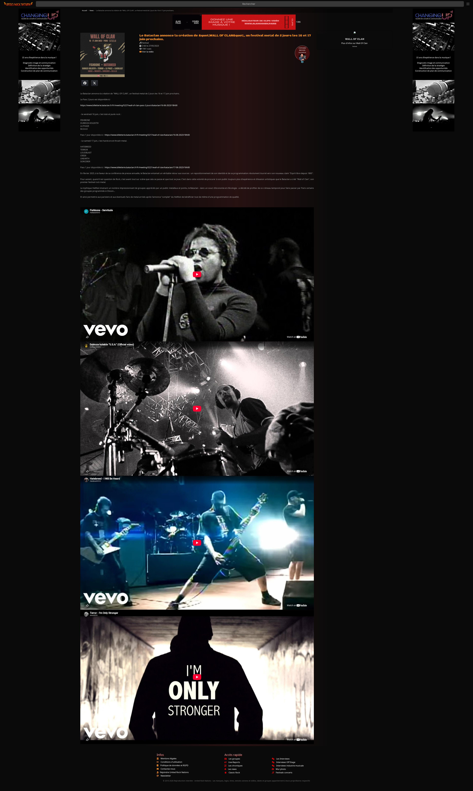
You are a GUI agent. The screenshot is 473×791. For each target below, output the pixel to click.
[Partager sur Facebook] (84, 83)
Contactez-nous (168, 768)
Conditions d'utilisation (171, 762)
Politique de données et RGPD (174, 765)
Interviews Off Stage (285, 762)
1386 (298, 22)
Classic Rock (234, 772)
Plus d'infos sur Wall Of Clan (354, 43)
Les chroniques (235, 765)
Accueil (84, 10)
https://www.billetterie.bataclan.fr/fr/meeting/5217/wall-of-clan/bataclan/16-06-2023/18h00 (147, 135)
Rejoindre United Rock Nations (174, 772)
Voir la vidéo (148, 51)
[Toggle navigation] (468, 3)
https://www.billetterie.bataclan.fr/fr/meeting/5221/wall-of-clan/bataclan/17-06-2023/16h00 (147, 167)
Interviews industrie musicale (290, 765)
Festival (354, 46)
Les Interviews (283, 758)
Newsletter (166, 775)
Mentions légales (169, 758)
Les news (232, 769)
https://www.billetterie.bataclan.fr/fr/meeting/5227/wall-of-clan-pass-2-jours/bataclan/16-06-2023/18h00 (128, 105)
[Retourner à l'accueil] (18, 4)
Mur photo (281, 769)
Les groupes (234, 758)
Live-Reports (234, 762)
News (92, 10)
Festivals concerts (284, 772)
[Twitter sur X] (94, 83)
